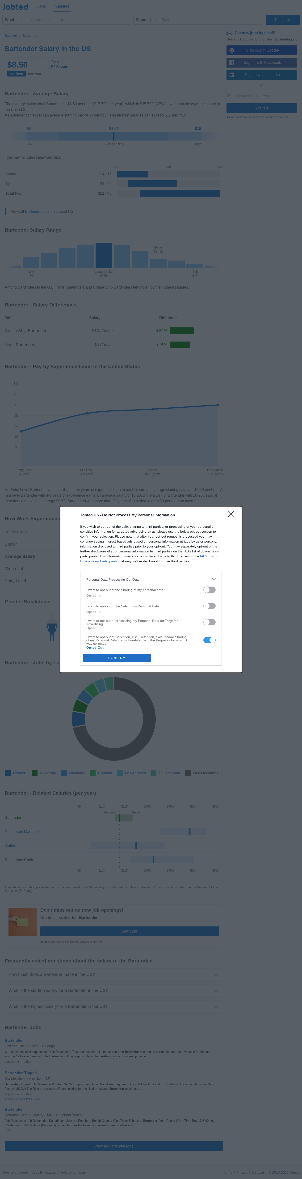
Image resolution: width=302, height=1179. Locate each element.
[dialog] (151, 589)
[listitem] (151, 579)
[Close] (232, 515)
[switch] (209, 590)
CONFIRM (117, 658)
